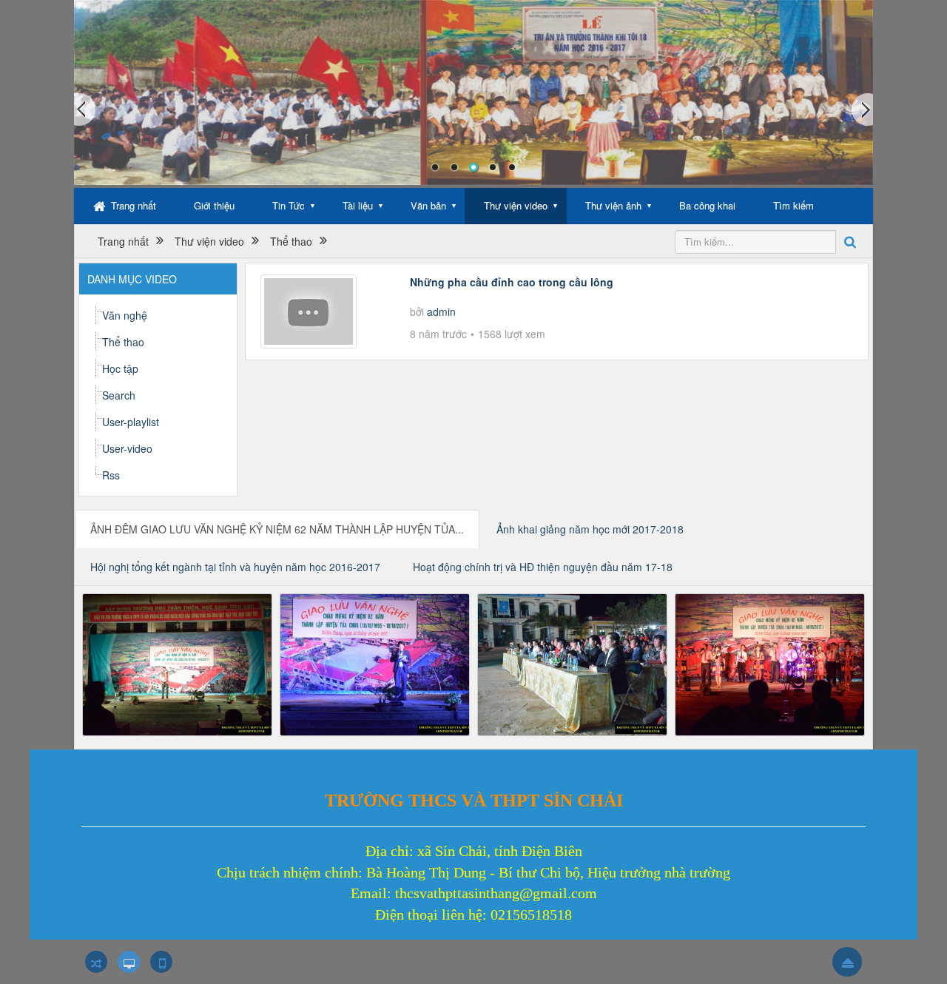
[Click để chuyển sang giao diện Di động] (161, 962)
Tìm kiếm (793, 205)
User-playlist (130, 421)
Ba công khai (707, 205)
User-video (127, 448)
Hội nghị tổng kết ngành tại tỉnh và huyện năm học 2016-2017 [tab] (235, 566)
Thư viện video (515, 205)
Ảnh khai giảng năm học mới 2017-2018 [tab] (590, 529)
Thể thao (123, 341)
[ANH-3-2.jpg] (572, 663)
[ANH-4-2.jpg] (770, 663)
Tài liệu (358, 205)
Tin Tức (288, 205)
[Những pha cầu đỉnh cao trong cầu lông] (308, 309)
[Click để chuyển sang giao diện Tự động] (96, 962)
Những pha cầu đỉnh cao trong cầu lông (511, 281)
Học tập (120, 368)
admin (441, 311)
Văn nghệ (124, 315)
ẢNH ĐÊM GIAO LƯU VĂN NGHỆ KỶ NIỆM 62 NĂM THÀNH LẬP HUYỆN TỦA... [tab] (277, 529)
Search (118, 395)
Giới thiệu (214, 205)
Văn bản (428, 205)
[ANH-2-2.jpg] (375, 663)
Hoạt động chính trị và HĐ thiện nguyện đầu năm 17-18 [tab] (543, 566)
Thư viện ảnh (613, 205)
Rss (111, 475)
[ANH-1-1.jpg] (177, 663)
